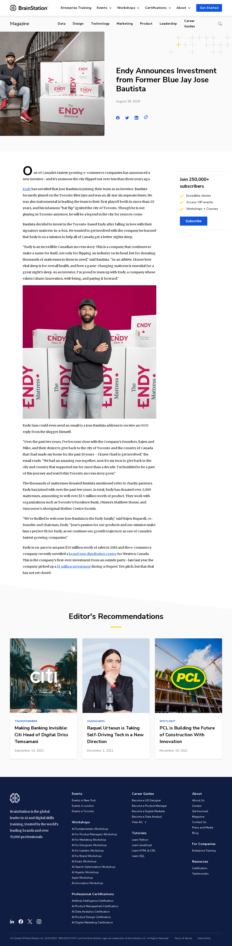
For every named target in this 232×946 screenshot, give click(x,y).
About (181, 8)
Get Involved (200, 811)
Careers (197, 806)
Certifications (156, 8)
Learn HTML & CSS (143, 850)
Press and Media (202, 827)
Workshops (126, 8)
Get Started (209, 8)
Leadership (168, 23)
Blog (195, 833)
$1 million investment (74, 566)
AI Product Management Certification (95, 906)
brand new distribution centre (92, 554)
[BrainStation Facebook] (21, 921)
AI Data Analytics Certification (91, 911)
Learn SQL (138, 856)
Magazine (198, 817)
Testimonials (200, 873)
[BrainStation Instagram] (39, 921)
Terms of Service (183, 938)
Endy (27, 189)
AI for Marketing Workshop (89, 840)
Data (61, 23)
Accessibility (204, 938)
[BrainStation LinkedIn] (12, 921)
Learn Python (140, 840)
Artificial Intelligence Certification (93, 901)
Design (78, 23)
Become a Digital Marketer (148, 811)
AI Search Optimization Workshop (93, 867)
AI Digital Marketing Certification (92, 922)
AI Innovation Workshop (87, 883)
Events (102, 8)
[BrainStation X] (30, 921)
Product (146, 23)
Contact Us (199, 822)
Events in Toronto (83, 811)
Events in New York (84, 800)
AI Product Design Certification (91, 917)
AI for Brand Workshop (87, 856)
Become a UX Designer (146, 800)
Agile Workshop (82, 878)
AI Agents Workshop (85, 872)
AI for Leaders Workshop (88, 850)
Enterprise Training (76, 8)
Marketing (125, 23)
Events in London (83, 806)
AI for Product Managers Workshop (94, 834)
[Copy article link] (146, 117)
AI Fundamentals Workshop (90, 829)
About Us (198, 800)
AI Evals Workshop (84, 861)
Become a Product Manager (149, 806)
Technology (100, 23)
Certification (199, 868)
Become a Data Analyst (147, 817)
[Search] (220, 24)
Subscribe (194, 221)
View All (137, 822)
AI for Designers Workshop (89, 845)
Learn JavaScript (142, 845)
